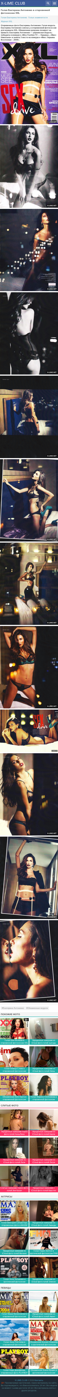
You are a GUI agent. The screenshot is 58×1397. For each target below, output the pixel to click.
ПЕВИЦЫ (6, 1288)
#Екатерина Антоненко (13, 1008)
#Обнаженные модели (37, 1008)
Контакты (38, 1380)
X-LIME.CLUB (21, 1380)
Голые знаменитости (38, 17)
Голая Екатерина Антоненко (14, 17)
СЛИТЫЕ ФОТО (9, 1105)
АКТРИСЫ (6, 1196)
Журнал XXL (6, 21)
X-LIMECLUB (13, 3)
